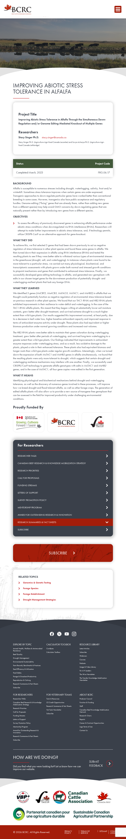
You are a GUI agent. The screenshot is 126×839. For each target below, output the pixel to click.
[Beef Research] (18, 9)
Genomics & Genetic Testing (37, 582)
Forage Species (30, 588)
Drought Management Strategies (39, 599)
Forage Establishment (34, 594)
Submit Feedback (96, 764)
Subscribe (58, 553)
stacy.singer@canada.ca (54, 137)
